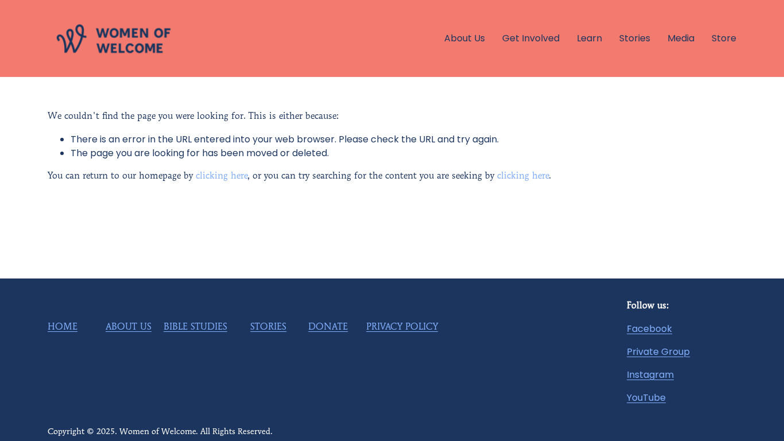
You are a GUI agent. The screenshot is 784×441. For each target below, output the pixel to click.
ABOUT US (129, 327)
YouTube (646, 397)
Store (724, 38)
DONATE (328, 327)
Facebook (649, 328)
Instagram (650, 374)
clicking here (221, 176)
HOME (62, 327)
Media (680, 38)
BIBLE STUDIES (195, 327)
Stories (634, 38)
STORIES (268, 327)
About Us (464, 38)
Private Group (658, 351)
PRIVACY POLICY (402, 327)
